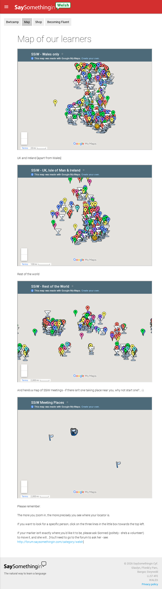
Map (27, 22)
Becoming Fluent (58, 22)
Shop (38, 22)
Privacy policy (150, 584)
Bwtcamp (12, 22)
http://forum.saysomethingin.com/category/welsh (50, 542)
